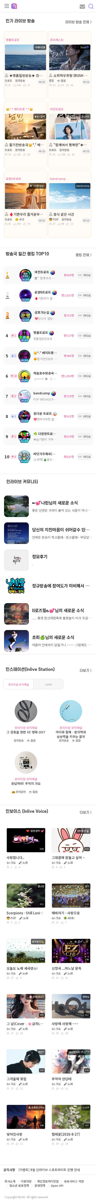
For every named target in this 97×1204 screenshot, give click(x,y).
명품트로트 (12, 40)
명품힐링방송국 (42, 339)
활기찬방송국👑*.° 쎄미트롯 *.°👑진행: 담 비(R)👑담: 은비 (26, 144)
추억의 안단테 (62, 1078)
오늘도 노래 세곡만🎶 (22, 968)
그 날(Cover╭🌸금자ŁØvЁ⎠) (26, 1023)
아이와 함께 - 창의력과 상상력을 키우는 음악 (71, 734)
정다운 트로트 (42, 413)
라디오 (42, 82)
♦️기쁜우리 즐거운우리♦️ (51, 298)
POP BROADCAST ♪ (47, 399)
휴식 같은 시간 (63, 214)
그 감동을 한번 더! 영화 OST (26, 732)
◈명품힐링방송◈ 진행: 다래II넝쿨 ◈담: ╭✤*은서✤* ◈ (26, 75)
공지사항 (9, 1169)
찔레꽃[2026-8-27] (66, 1134)
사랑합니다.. (15, 857)
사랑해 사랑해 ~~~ (65, 1023)
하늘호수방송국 (43, 373)
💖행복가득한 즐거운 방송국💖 (52, 419)
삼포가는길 (42, 312)
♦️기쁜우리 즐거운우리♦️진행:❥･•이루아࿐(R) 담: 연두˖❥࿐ (26, 214)
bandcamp (58, 178)
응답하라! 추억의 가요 (26, 783)
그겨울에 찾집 (16, 1078)
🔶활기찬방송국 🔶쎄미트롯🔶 (52, 359)
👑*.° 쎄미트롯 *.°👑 (19, 109)
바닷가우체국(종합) (46, 454)
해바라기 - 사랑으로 (66, 913)
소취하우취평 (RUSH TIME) (71, 75)
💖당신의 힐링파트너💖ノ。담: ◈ (56, 318)
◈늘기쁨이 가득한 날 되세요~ (51, 439)
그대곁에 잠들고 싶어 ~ (68, 857)
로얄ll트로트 (13, 178)
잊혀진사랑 (14, 1134)
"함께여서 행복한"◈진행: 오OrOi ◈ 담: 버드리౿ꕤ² (71, 144)
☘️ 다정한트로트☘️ (46, 433)
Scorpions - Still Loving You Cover (26, 913)
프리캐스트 (57, 40)
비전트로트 (57, 109)
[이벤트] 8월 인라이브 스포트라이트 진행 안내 (49, 1169)
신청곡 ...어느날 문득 (66, 968)
